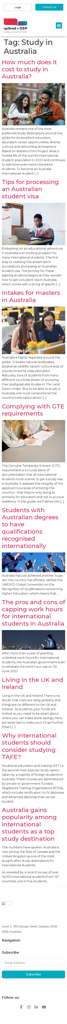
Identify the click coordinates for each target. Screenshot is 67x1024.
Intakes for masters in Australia (31, 296)
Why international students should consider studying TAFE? (29, 746)
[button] (59, 25)
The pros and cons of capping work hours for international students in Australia (33, 612)
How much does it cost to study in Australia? (29, 69)
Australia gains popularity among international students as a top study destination (29, 824)
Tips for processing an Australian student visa (30, 189)
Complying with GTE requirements (33, 410)
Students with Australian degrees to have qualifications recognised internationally (30, 527)
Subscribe (33, 974)
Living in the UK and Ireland (32, 683)
